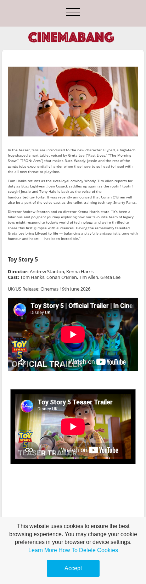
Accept (73, 568)
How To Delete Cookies (88, 550)
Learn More (42, 550)
